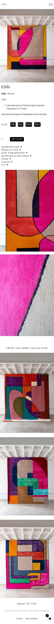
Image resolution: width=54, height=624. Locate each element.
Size (4, 124)
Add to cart (17, 139)
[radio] (13, 124)
